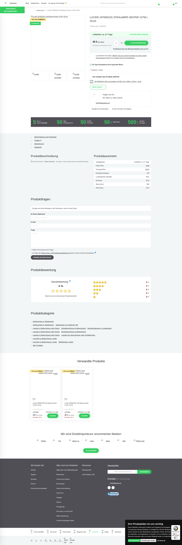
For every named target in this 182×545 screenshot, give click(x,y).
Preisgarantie (60, 507)
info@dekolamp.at (103, 103)
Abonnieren (144, 472)
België (106, 532)
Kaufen (53, 416)
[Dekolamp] (12, 3)
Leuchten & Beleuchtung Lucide (45, 339)
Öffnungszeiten (86, 470)
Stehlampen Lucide (65, 342)
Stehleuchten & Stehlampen (43, 322)
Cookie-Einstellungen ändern (65, 520)
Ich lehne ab (161, 540)
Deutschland (67, 532)
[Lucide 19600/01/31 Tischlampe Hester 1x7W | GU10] (77, 385)
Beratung (33, 479)
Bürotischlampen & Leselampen (99, 328)
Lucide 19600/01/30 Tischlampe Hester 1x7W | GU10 (45, 404)
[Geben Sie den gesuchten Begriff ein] (122, 3)
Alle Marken (91, 450)
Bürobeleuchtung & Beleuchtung (73, 328)
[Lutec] (91, 442)
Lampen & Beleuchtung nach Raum (46, 328)
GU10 (147, 169)
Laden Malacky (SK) (88, 474)
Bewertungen (60, 483)
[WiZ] (123, 442)
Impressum (60, 493)
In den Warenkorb (138, 43)
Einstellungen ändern (148, 540)
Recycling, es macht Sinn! (64, 511)
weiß (147, 166)
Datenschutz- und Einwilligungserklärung (55, 253)
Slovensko (53, 532)
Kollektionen (35, 3)
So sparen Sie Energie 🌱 (57, 3)
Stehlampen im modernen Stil (67, 325)
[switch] (176, 538)
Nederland (118, 532)
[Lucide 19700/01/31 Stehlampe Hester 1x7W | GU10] (58, 42)
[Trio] (59, 442)
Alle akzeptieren (134, 540)
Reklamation (60, 474)
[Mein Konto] (164, 3)
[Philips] (43, 442)
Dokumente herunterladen (39, 488)
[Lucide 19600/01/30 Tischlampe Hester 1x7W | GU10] (45, 385)
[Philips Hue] (139, 442)
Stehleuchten (40, 10)
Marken (58, 502)
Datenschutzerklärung (63, 488)
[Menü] (179, 526)
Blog (27, 3)
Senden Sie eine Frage (42, 257)
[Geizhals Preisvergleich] (113, 496)
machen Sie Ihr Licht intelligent (124, 58)
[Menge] (117, 43)
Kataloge (59, 497)
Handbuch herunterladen (100, 109)
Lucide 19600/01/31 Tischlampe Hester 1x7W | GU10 (76, 404)
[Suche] (142, 3)
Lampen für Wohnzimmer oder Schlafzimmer (78, 335)
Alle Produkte (38, 345)
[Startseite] (32, 10)
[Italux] (107, 442)
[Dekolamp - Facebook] (109, 487)
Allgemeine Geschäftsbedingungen (67, 470)
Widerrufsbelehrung (62, 516)
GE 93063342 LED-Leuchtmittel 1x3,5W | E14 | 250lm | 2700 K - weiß (118, 81)
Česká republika (39, 532)
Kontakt (44, 3)
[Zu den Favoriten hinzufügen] (45, 369)
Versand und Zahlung (62, 479)
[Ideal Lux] (75, 442)
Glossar (33, 483)
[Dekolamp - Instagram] (113, 487)
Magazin (33, 474)
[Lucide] (39, 76)
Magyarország (81, 532)
